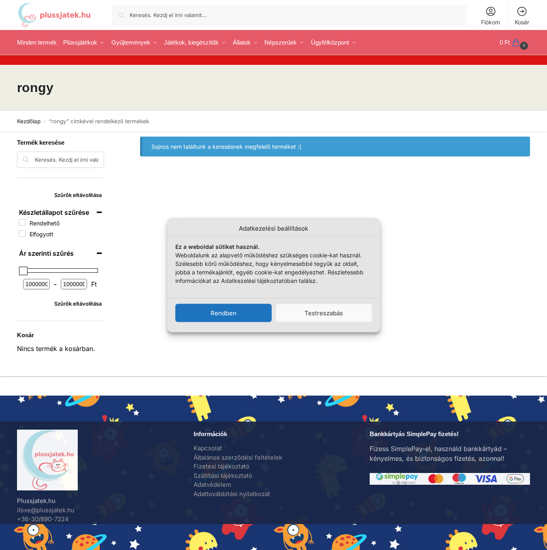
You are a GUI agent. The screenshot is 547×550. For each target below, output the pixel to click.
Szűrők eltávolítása (78, 195)
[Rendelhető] (22, 222)
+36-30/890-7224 (43, 519)
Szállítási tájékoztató (223, 475)
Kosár (522, 22)
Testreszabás (323, 313)
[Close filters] (106, 137)
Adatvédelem (212, 484)
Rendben (223, 313)
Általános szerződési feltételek (238, 457)
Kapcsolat (208, 448)
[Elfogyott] (22, 233)
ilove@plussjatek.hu (45, 510)
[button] (515, 42)
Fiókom (490, 22)
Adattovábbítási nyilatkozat (232, 494)
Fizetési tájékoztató (221, 466)
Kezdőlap (28, 121)
